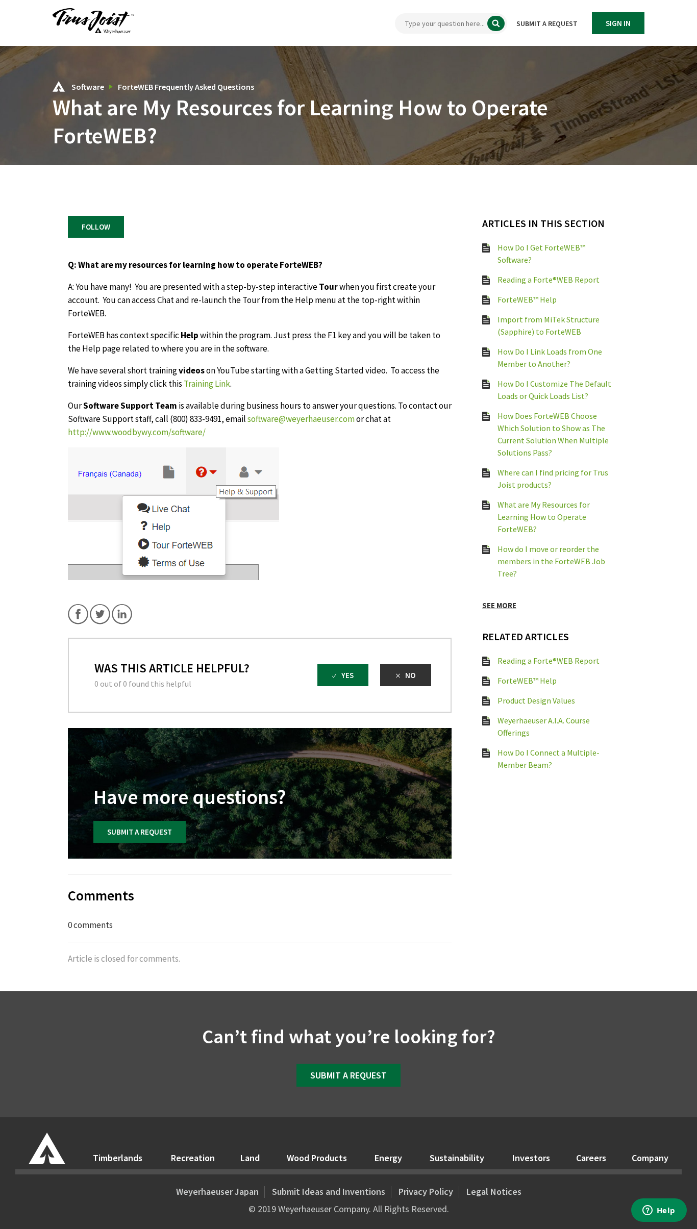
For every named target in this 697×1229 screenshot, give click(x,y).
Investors (531, 1158)
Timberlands (117, 1158)
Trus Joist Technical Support (59, 86)
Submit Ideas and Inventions (328, 1191)
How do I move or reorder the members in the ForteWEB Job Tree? (551, 561)
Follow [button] (96, 227)
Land (250, 1158)
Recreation (193, 1158)
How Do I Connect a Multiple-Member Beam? (548, 758)
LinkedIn (122, 614)
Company (650, 1158)
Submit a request (547, 23)
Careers (591, 1158)
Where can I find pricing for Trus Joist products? (552, 478)
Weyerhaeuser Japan (217, 1191)
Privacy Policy (426, 1191)
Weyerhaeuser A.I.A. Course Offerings (543, 726)
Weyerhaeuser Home (47, 1148)
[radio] (342, 675)
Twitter (100, 614)
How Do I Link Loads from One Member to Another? (549, 357)
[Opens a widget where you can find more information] (659, 1211)
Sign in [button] (618, 23)
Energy (388, 1158)
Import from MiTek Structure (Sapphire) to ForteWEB (548, 325)
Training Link (207, 383)
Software (88, 87)
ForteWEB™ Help (527, 299)
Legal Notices (493, 1191)
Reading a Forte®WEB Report (548, 279)
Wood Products (317, 1158)
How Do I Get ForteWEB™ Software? (541, 253)
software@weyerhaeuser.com (301, 418)
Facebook (78, 614)
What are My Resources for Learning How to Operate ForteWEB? (543, 516)
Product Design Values (536, 700)
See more (499, 605)
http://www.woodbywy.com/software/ (137, 432)
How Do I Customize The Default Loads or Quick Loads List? (554, 390)
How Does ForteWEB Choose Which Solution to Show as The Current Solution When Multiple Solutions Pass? (553, 434)
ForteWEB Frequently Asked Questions (186, 87)
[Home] (93, 31)
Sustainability (457, 1158)
